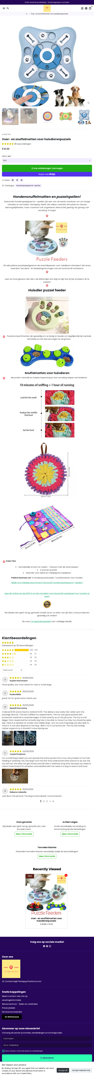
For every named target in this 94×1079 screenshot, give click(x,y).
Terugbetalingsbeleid (40, 621)
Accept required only (81, 1070)
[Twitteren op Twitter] (17, 180)
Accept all (63, 1070)
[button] (8, 143)
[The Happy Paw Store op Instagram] (50, 946)
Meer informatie (24, 834)
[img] (16, 677)
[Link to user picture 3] (30, 738)
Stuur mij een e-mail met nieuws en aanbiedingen (24, 1051)
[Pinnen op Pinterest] (21, 180)
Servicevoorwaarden (12, 1011)
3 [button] (46, 801)
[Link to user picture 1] (7, 738)
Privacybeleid (8, 1008)
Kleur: (6, 156)
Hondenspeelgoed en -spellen (28, 185)
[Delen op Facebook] (12, 180)
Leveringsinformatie (11, 1000)
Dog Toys (6, 134)
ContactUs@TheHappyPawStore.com (21, 981)
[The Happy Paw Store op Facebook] (44, 946)
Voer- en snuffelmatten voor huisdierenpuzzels (49, 14)
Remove (66, 875)
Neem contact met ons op (15, 996)
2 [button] (43, 801)
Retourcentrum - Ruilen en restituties (20, 1004)
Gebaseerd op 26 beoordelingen (17, 645)
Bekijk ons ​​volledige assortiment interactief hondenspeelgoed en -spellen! (47, 582)
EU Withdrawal (12, 1017)
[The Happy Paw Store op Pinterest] (47, 946)
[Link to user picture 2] (19, 738)
